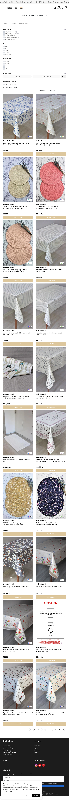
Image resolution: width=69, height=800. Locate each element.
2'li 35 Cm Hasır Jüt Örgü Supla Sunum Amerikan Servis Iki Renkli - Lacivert (47, 524)
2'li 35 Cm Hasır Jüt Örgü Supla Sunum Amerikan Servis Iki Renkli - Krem (15, 524)
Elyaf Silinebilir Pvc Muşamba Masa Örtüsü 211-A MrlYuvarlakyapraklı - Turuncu (50, 713)
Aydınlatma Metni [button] (52, 783)
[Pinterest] (44, 765)
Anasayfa (7, 23)
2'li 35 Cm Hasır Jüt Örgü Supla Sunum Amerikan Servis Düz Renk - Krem (15, 207)
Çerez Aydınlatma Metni (32, 789)
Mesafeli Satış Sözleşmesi (10, 749)
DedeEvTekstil (23, 23)
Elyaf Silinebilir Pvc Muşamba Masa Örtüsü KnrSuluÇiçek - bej (49, 587)
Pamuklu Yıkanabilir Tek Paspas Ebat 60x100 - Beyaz (17, 460)
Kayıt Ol (36, 747)
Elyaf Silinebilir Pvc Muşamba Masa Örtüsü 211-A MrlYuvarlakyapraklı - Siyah (18, 713)
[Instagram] (36, 765)
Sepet (36, 753)
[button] (3, 8)
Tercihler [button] (27, 795)
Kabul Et (36, 795)
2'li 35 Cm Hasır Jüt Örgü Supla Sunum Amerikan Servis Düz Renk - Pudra (15, 270)
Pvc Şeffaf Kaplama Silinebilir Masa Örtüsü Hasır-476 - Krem (49, 334)
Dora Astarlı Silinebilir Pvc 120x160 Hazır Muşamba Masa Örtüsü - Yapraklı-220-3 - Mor (50, 460)
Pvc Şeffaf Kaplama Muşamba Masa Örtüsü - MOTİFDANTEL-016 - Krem (50, 397)
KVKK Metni (6, 745)
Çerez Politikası (7, 754)
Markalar (14, 23)
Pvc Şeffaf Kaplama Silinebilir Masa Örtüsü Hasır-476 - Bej (49, 270)
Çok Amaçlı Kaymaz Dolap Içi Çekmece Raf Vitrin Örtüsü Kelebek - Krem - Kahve (16, 397)
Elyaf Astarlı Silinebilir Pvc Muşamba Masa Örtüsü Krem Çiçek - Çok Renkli (48, 144)
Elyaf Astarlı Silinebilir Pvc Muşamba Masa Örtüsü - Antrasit (16, 587)
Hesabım (37, 751)
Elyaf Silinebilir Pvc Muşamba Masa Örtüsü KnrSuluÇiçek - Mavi (49, 650)
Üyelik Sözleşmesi (8, 751)
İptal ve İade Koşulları (9, 753)
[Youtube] (40, 765)
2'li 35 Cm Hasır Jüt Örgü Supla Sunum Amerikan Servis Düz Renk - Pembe (47, 207)
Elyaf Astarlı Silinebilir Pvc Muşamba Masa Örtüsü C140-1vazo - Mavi (16, 144)
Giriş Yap (37, 749)
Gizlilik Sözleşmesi (8, 747)
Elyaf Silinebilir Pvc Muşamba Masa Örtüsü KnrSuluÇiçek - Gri (16, 650)
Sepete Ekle (18, 154)
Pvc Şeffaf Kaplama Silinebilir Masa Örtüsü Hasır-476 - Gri (16, 334)
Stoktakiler (43, 90)
